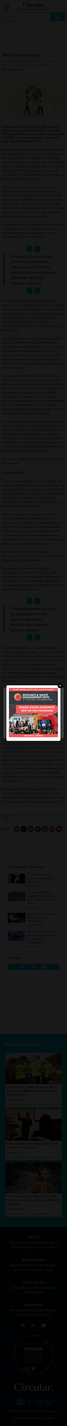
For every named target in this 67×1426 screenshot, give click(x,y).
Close (60, 685)
